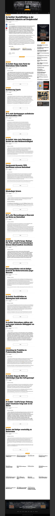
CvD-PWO (10, 68)
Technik (31, 511)
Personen (26, 511)
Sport (28, 511)
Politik (20, 511)
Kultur (23, 511)
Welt (33, 511)
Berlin (18, 511)
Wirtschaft (36, 511)
